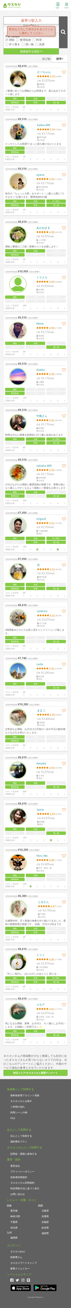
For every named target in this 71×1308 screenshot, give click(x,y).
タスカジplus (17, 1251)
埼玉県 (14, 1227)
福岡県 (14, 1237)
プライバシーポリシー (22, 1171)
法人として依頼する (21, 1135)
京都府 (45, 1222)
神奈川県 (15, 1216)
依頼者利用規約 (18, 1177)
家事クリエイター (20, 1268)
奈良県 (45, 1227)
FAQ (12, 1118)
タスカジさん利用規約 (22, 1182)
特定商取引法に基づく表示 (24, 1188)
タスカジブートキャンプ (23, 1262)
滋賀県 (45, 1233)
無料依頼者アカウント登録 (24, 1095)
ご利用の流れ (17, 1106)
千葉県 (14, 1222)
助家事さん (16, 1257)
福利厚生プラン (18, 1141)
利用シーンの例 (18, 1112)
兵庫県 (45, 1216)
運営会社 (15, 1165)
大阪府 (45, 1210)
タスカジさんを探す (21, 1101)
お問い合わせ (17, 1194)
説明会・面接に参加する (23, 1153)
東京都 (14, 1210)
